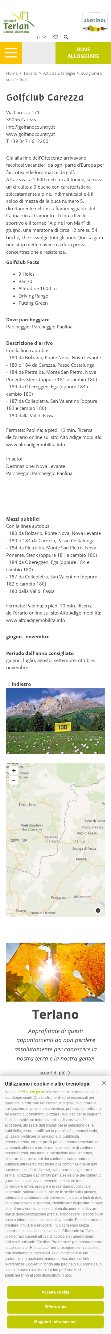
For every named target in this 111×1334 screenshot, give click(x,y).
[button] (104, 1083)
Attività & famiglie (59, 73)
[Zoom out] (13, 780)
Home (12, 73)
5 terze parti (33, 1092)
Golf (23, 79)
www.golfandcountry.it (30, 134)
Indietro (21, 684)
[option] (55, 1013)
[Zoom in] (13, 770)
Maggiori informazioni (55, 1321)
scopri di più (53, 1073)
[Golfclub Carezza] (55, 721)
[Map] (55, 840)
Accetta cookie (55, 1292)
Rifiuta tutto (55, 1307)
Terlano (30, 73)
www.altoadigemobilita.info (35, 444)
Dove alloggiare (83, 53)
